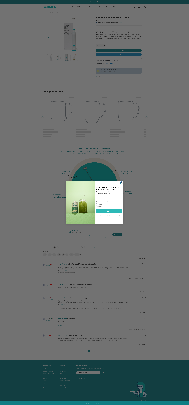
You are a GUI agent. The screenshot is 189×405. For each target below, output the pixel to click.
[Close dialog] (121, 183)
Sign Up (108, 211)
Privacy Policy (103, 216)
